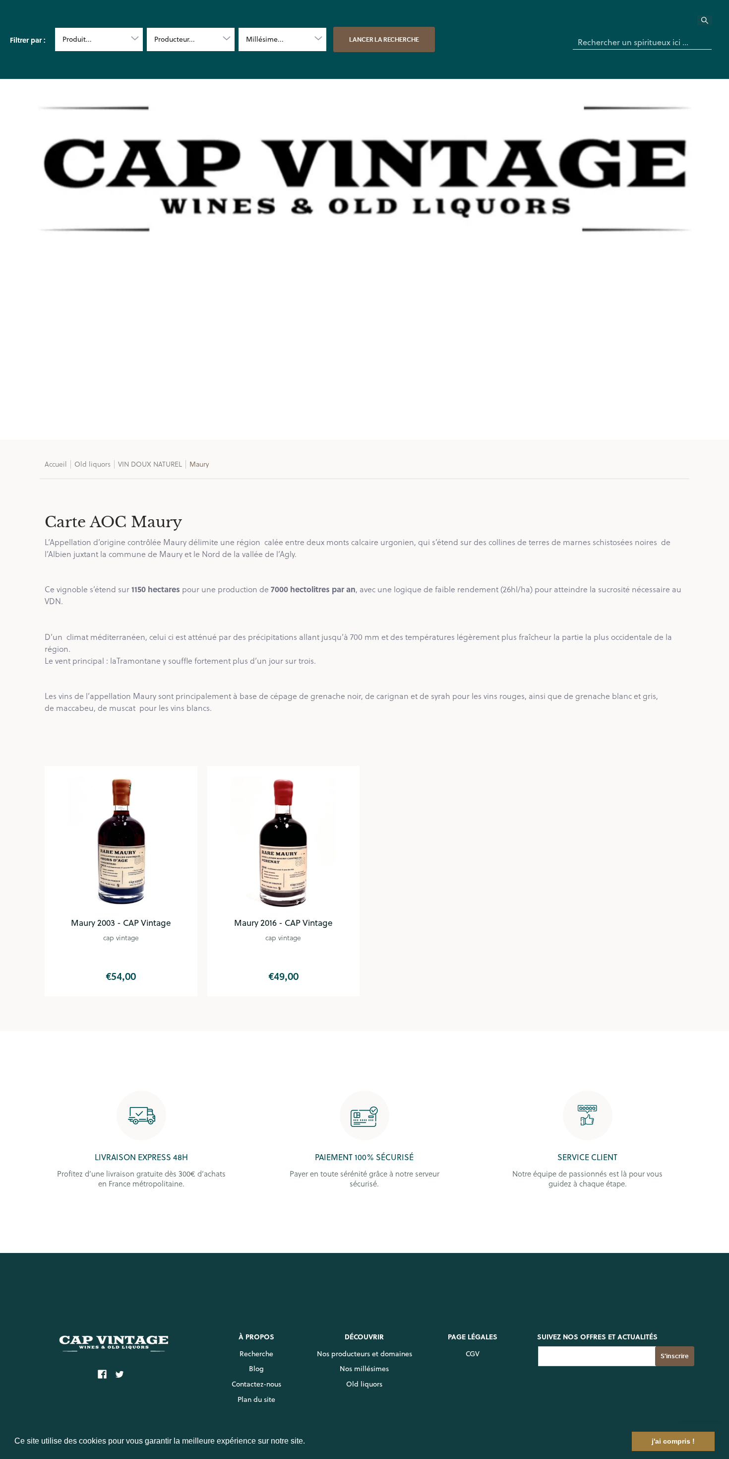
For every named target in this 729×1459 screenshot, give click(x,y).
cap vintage (121, 937)
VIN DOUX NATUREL (150, 464)
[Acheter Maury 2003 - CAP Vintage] (121, 842)
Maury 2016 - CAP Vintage (283, 923)
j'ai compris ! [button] (673, 1441)
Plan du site (256, 1399)
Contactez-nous (256, 1384)
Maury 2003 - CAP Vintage (121, 923)
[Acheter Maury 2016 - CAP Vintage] (283, 842)
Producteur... (174, 39)
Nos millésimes (364, 1369)
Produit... (77, 39)
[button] (308, 1442)
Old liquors (92, 464)
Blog (256, 1369)
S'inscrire (675, 1356)
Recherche (256, 1354)
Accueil (56, 464)
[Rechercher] (710, 23)
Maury (199, 464)
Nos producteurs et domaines (364, 1354)
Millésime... (265, 39)
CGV (473, 1354)
